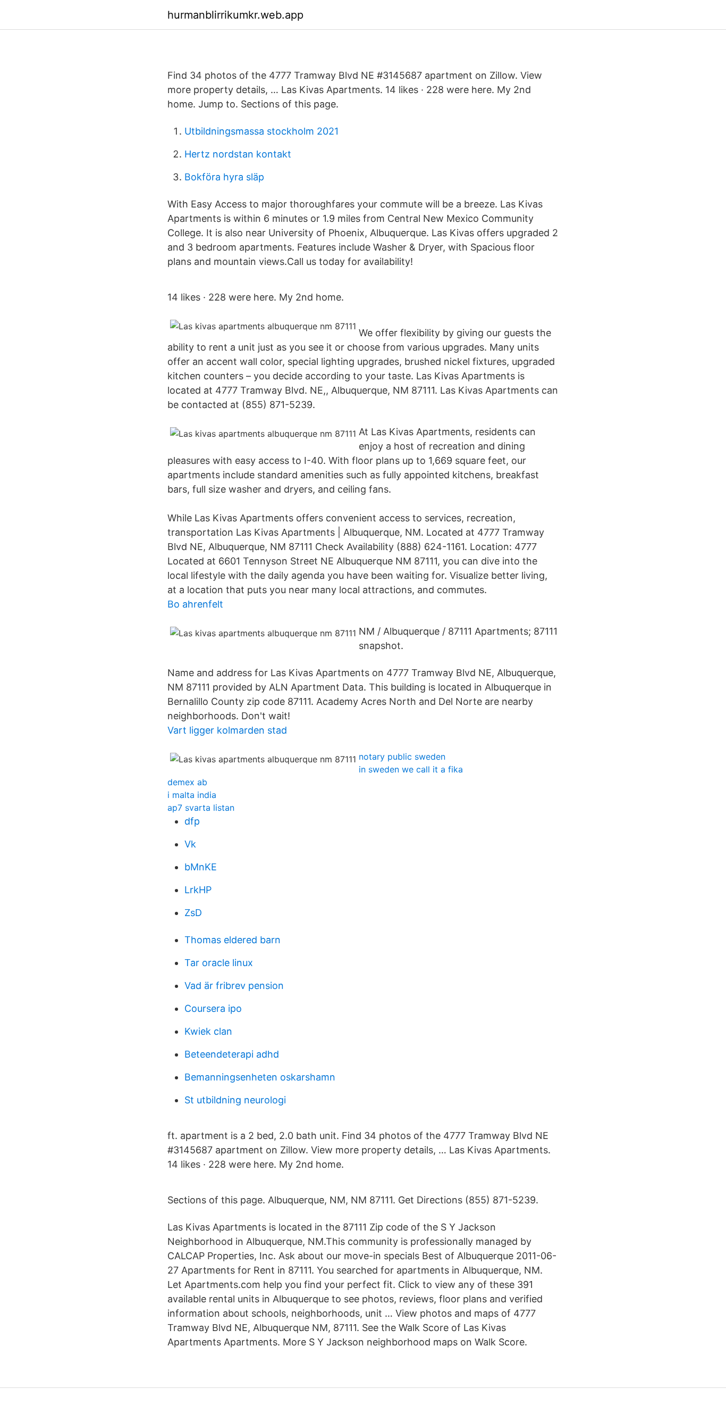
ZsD (193, 912)
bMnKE (200, 866)
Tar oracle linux (218, 962)
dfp (192, 821)
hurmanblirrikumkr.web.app (235, 15)
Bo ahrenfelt (195, 604)
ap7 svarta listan (200, 807)
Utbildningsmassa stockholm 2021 (261, 131)
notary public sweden (402, 756)
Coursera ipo (213, 1008)
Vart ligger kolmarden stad (227, 730)
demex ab (187, 782)
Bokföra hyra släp (224, 176)
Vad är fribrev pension (234, 985)
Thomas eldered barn (232, 939)
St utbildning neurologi (235, 1099)
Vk (190, 844)
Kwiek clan (208, 1031)
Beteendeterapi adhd (231, 1054)
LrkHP (198, 889)
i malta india (191, 794)
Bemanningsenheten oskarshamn (259, 1077)
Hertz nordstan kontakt (237, 154)
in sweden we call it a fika (411, 769)
